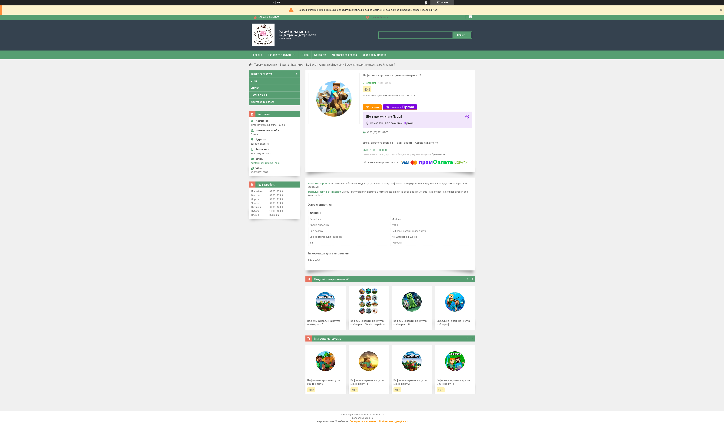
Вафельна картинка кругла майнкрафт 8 (410, 322)
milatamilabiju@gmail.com (265, 163)
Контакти (320, 54)
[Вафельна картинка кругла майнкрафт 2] (325, 302)
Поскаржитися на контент (363, 421)
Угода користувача (375, 54)
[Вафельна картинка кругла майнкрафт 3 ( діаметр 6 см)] (368, 302)
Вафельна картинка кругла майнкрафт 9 (324, 381)
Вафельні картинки (292, 64)
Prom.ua (380, 414)
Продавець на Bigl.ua (362, 418)
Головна (257, 54)
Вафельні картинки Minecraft (324, 64)
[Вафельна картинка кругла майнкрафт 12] (455, 361)
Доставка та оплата (344, 54)
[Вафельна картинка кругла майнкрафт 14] (368, 361)
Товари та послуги (279, 54)
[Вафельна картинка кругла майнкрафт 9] (325, 361)
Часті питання (259, 94)
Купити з (395, 107)
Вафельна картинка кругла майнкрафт (453, 322)
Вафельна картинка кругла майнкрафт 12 (453, 381)
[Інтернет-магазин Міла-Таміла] (263, 35)
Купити (374, 107)
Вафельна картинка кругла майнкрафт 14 (367, 381)
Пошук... (462, 35)
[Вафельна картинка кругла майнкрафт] (455, 302)
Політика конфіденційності (393, 421)
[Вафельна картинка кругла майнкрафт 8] (411, 302)
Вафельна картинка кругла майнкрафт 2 (324, 322)
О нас (305, 54)
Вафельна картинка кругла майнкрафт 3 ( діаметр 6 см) (368, 322)
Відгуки (255, 87)
